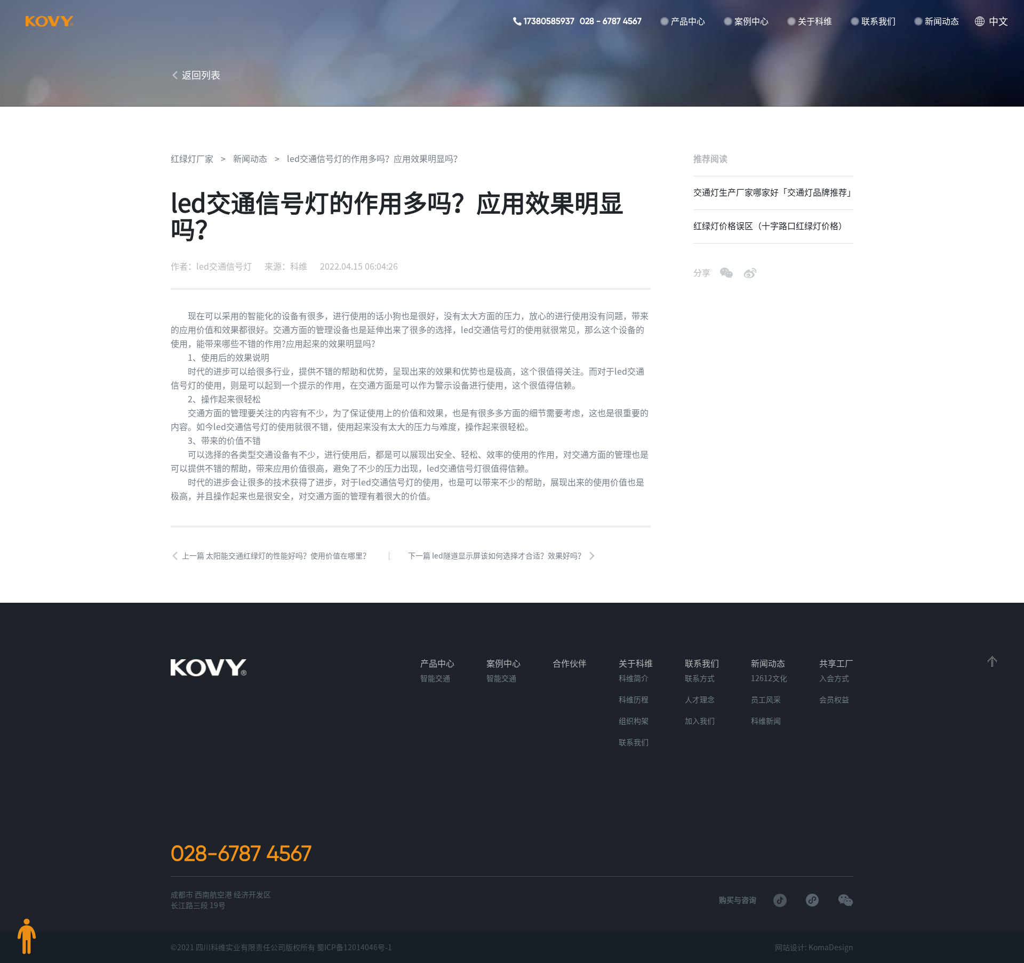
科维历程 (634, 699)
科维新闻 (766, 721)
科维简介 (634, 678)
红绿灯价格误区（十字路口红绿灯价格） (770, 226)
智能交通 (435, 678)
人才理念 (700, 699)
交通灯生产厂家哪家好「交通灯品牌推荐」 (773, 192)
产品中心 (688, 21)
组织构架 (634, 721)
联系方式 (700, 678)
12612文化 (769, 678)
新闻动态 (942, 21)
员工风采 (766, 699)
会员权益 (834, 699)
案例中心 (751, 21)
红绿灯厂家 (192, 159)
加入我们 (700, 721)
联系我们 (878, 21)
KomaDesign (831, 947)
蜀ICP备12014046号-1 (354, 947)
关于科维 (815, 21)
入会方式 (834, 678)
